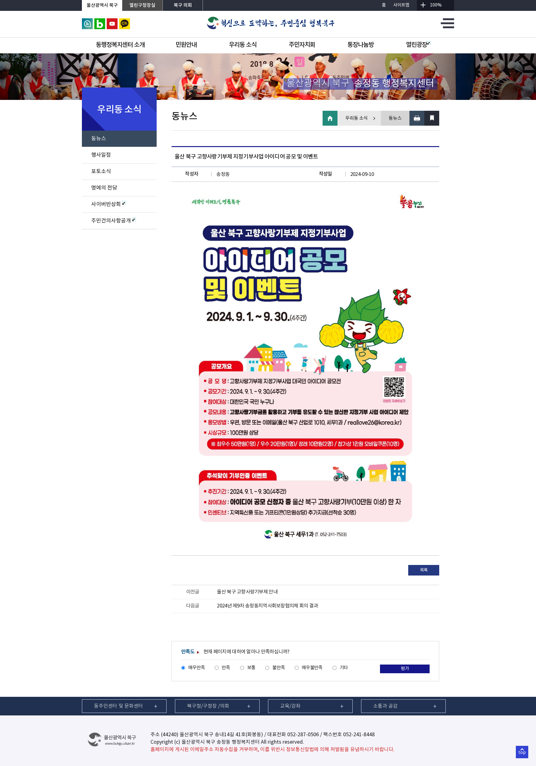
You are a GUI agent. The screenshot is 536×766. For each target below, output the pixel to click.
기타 (344, 667)
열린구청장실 (142, 5)
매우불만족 (312, 667)
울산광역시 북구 (102, 5)
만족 (226, 667)
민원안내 (186, 45)
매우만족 (196, 667)
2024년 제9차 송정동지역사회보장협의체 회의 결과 (267, 606)
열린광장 (416, 45)
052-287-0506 (303, 734)
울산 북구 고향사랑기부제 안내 (247, 592)
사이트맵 (401, 5)
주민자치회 (302, 45)
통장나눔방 (360, 45)
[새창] (87, 21)
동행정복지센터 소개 (120, 45)
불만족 (278, 667)
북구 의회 (183, 5)
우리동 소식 (243, 45)
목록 (424, 570)
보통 (251, 667)
